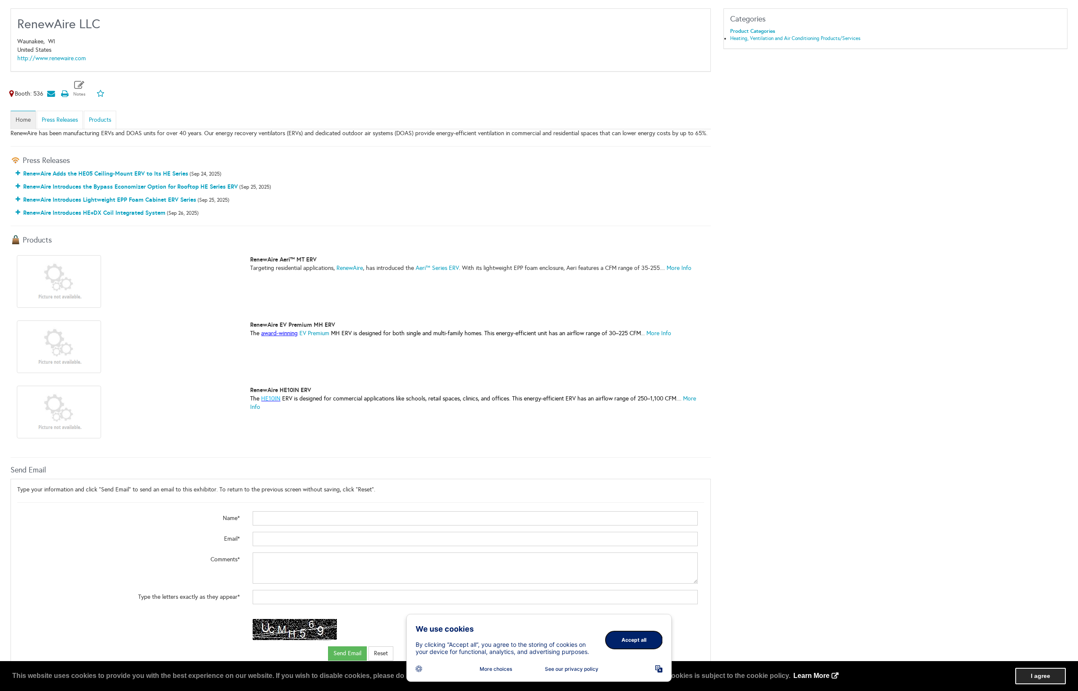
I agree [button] (1040, 675)
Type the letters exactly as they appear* (189, 596)
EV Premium (315, 333)
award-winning (279, 333)
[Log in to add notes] (79, 88)
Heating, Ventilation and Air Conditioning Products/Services (795, 38)
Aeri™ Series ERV (437, 268)
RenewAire (349, 268)
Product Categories (752, 31)
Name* (231, 518)
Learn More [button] (811, 675)
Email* (232, 538)
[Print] (64, 93)
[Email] (51, 93)
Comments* (225, 559)
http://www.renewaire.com (51, 58)
